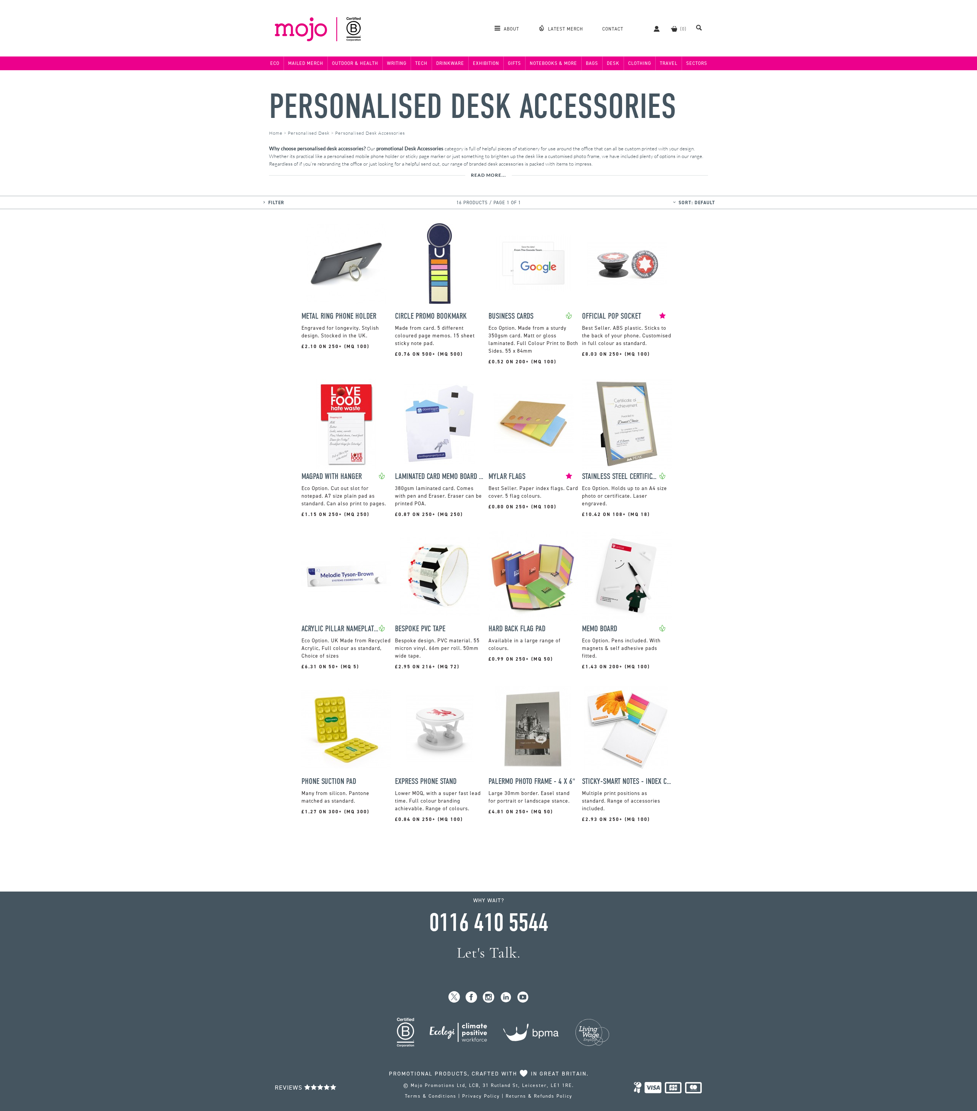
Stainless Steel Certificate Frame (620, 476)
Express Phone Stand (425, 781)
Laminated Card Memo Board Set (440, 476)
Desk (613, 63)
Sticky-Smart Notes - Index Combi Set (627, 781)
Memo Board (599, 629)
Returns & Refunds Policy (539, 1096)
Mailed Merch (305, 63)
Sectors (696, 63)
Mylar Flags (507, 476)
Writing (396, 63)
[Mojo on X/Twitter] (454, 997)
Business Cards (511, 316)
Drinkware (450, 63)
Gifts (514, 63)
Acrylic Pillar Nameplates (340, 629)
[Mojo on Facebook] (471, 997)
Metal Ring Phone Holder (338, 316)
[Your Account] (652, 28)
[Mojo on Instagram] (489, 997)
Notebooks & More (553, 63)
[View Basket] (674, 28)
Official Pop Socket (611, 316)
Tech (421, 63)
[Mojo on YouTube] (523, 997)
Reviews (289, 1088)
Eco (274, 63)
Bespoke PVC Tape (420, 629)
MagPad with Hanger (331, 476)
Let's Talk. (489, 952)
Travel (668, 63)
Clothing (639, 63)
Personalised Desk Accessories (472, 107)
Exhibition (486, 63)
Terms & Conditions (430, 1096)
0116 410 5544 (488, 922)
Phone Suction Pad (328, 781)
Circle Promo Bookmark (431, 316)
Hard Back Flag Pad (516, 629)
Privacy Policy (481, 1096)
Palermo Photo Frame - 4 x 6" (531, 781)
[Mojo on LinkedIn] (506, 997)
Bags (592, 63)
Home (275, 133)
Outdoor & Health (355, 63)
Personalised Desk (309, 133)
